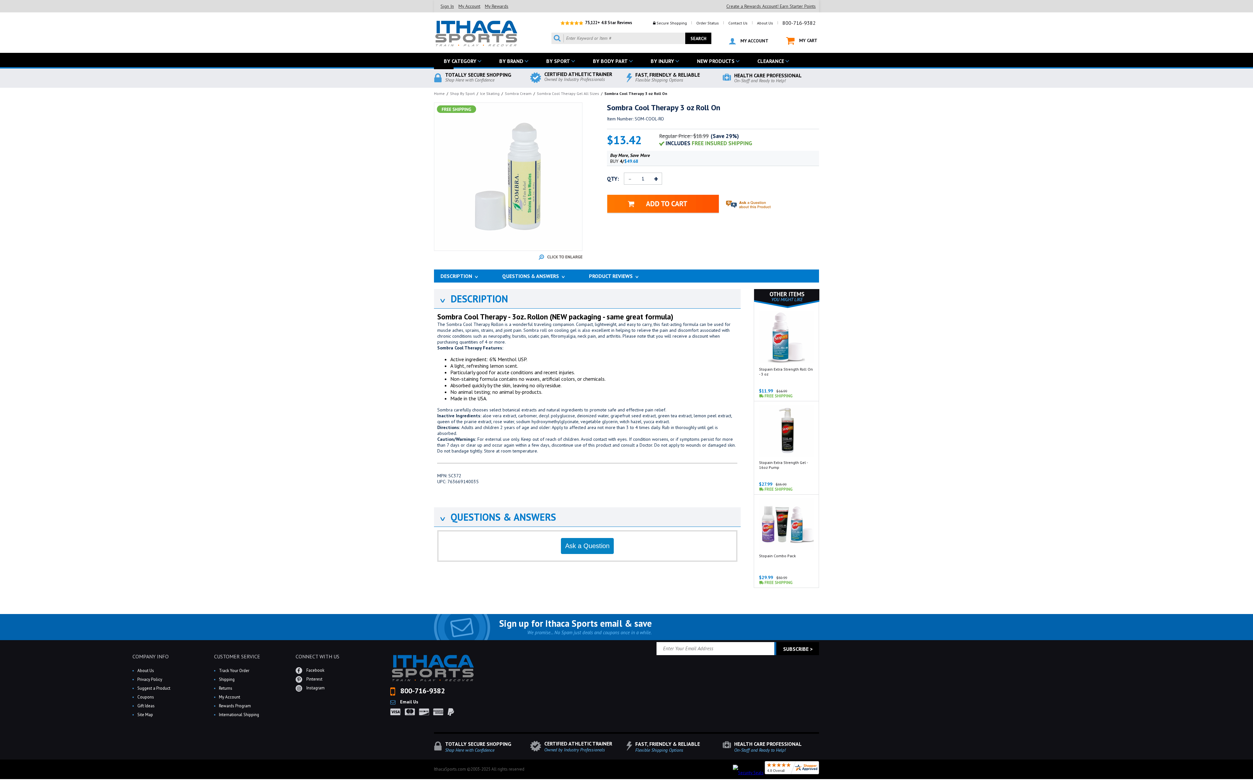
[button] (1252, 783)
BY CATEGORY (460, 61)
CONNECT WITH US (317, 656)
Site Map (145, 714)
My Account (469, 6)
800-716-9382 (799, 23)
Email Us (408, 702)
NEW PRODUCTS (716, 61)
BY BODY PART (610, 61)
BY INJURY (662, 61)
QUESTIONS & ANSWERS (497, 517)
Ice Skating (490, 93)
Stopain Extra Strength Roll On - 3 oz (786, 372)
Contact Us (738, 23)
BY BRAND (511, 61)
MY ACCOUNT (753, 41)
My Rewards (496, 6)
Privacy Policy (149, 679)
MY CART (807, 40)
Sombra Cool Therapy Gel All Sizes (568, 93)
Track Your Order (234, 670)
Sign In (447, 6)
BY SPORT (558, 61)
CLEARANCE (770, 61)
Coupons (145, 697)
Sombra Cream (518, 93)
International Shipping (239, 714)
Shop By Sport (462, 93)
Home (439, 93)
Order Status (707, 23)
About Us (765, 23)
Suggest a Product (153, 688)
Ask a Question (587, 545)
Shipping (227, 679)
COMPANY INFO (150, 656)
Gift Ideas (146, 706)
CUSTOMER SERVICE (237, 656)
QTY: (613, 178)
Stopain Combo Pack (777, 555)
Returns (225, 688)
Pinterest (313, 679)
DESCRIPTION (473, 298)
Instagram (315, 688)
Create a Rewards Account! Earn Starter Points (771, 6)
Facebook (314, 670)
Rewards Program (235, 706)
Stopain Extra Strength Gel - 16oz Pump (783, 465)
